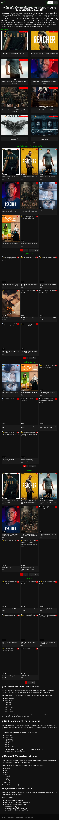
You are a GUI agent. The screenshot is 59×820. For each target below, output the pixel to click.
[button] (25, 2)
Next (34, 142)
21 (32, 250)
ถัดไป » (36, 250)
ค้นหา (55, 2)
